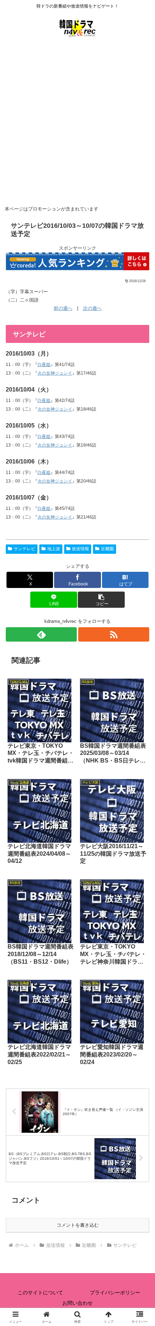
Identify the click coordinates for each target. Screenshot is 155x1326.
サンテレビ (24, 548)
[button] (101, 600)
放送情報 (80, 548)
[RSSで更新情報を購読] (113, 634)
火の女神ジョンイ (54, 373)
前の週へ (63, 308)
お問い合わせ (77, 1303)
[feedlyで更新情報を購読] (41, 634)
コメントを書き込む (78, 1225)
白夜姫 (43, 364)
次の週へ (92, 308)
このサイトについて (40, 1292)
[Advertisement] (77, 122)
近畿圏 (107, 548)
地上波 (53, 548)
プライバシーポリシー (115, 1292)
